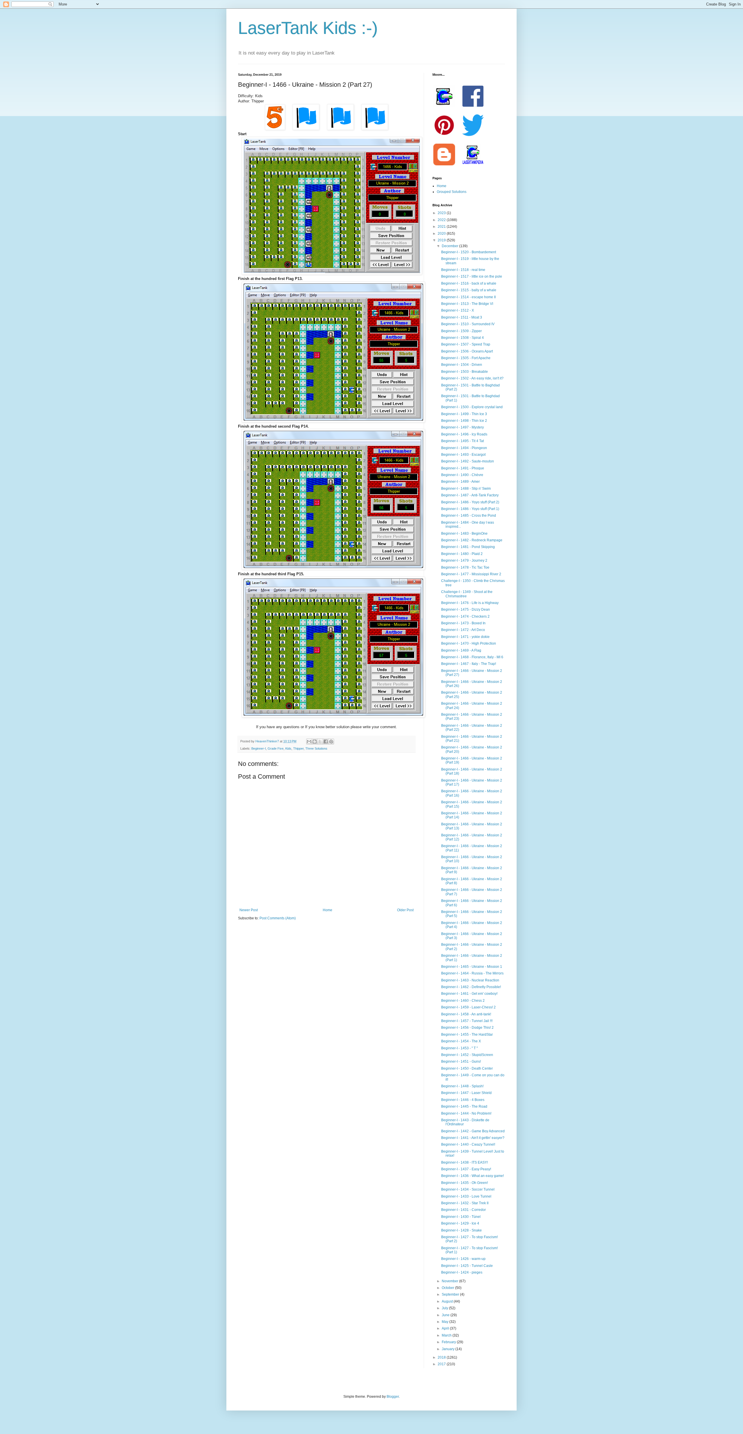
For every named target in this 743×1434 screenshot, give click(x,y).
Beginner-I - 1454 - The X (461, 1041)
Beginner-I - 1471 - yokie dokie (465, 637)
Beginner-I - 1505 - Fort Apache (465, 358)
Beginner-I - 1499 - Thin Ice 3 (464, 414)
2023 (442, 213)
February (449, 1342)
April (446, 1328)
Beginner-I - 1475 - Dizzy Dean (465, 609)
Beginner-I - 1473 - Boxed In (463, 623)
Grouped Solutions (451, 192)
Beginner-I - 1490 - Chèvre (462, 475)
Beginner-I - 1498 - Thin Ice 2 (464, 421)
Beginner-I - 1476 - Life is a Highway (470, 603)
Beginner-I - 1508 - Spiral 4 (462, 338)
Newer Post (248, 910)
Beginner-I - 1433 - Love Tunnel (466, 1196)
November (450, 1281)
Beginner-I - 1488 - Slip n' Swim (466, 489)
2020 (442, 234)
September (451, 1294)
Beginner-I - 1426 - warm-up (463, 1259)
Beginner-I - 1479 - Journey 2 (464, 560)
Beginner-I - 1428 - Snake (461, 1230)
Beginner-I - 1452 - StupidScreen (467, 1055)
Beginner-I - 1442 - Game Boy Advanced (473, 1131)
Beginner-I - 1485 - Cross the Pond (468, 515)
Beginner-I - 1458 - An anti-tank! (466, 1014)
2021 (442, 227)
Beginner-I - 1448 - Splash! (462, 1086)
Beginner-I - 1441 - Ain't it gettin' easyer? (472, 1138)
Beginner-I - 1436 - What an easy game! (472, 1176)
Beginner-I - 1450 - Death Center (467, 1068)
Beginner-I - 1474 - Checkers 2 (465, 616)
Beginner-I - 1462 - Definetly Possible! (471, 987)
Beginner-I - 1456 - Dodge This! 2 (467, 1028)
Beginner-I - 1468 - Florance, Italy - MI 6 (472, 657)
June (446, 1315)
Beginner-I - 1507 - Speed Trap (465, 344)
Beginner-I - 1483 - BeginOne (464, 533)
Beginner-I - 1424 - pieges (461, 1272)
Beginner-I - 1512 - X (457, 310)
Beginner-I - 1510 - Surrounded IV (468, 324)
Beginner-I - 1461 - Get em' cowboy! (469, 994)
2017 (442, 1364)
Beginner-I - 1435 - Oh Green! (464, 1183)
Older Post (405, 910)
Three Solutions (316, 748)
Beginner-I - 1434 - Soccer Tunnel (468, 1189)
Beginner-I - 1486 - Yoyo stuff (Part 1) (470, 509)
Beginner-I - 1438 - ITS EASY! (464, 1162)
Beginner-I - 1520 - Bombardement (468, 252)
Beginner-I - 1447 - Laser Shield (466, 1093)
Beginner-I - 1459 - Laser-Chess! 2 (468, 1007)
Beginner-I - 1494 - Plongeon (464, 448)
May (445, 1322)
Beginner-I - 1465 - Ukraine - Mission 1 (471, 967)
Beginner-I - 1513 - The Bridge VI (467, 304)
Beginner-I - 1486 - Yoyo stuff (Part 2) (470, 502)
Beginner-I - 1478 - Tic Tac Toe (465, 567)
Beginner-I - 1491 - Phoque (462, 468)
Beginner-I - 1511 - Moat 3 (461, 317)
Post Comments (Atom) (277, 918)
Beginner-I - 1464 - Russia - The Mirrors (472, 973)
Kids (288, 748)
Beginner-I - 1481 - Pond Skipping (468, 547)
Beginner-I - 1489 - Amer (460, 482)
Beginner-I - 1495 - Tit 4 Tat (462, 441)
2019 (442, 240)
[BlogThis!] (315, 741)
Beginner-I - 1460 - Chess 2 (463, 1001)
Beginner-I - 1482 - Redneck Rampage (471, 540)
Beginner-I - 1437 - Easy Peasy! (466, 1169)
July (445, 1308)
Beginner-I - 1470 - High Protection (468, 643)
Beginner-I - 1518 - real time (463, 270)
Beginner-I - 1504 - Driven (461, 365)
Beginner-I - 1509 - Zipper (461, 331)
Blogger (393, 1397)
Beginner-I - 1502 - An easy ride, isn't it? (472, 378)
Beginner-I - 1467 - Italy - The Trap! (468, 664)
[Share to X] (320, 741)
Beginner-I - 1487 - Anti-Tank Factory (470, 495)
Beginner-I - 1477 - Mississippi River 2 (471, 574)
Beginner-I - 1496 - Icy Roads (464, 434)
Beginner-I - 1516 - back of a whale (468, 283)
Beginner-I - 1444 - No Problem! (466, 1113)
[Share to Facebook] (326, 741)
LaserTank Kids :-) (308, 28)
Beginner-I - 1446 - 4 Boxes (462, 1100)
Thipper (298, 748)
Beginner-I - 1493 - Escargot (463, 455)
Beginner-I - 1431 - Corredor (463, 1210)
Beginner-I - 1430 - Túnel (461, 1217)
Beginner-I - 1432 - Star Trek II (464, 1203)
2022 (442, 220)
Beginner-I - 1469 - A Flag (461, 650)
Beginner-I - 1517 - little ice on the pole (471, 276)
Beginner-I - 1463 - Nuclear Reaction (470, 980)
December (450, 246)
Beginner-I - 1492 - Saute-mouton (467, 461)
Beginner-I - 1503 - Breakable (464, 372)
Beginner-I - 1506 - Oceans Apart (467, 351)
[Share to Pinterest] (331, 741)
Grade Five (276, 748)
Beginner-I (258, 748)
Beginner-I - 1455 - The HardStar (467, 1034)
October (448, 1288)
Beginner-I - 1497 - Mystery (462, 427)
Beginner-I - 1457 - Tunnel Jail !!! (467, 1021)
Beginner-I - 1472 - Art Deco (463, 630)
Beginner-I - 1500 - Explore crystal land (472, 407)
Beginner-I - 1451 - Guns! (461, 1061)
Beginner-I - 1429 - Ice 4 (460, 1223)
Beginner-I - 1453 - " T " (459, 1048)
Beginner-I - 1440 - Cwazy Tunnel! (468, 1144)
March (447, 1335)
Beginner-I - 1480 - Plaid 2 (462, 554)
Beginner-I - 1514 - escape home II (468, 297)
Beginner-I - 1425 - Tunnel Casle (467, 1266)
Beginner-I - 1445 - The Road (464, 1106)
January (448, 1349)
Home (327, 910)
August (448, 1301)
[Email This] (309, 741)
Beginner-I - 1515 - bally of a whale (468, 290)
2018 (442, 1357)
